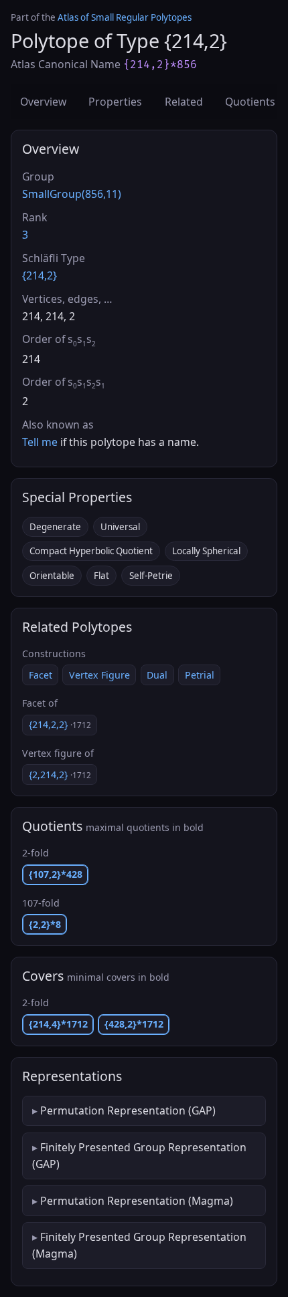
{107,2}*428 (55, 874)
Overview (43, 101)
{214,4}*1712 (58, 1024)
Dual (157, 675)
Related (184, 101)
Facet (40, 675)
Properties (115, 101)
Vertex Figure (99, 675)
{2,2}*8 (45, 924)
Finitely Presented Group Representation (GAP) (139, 1155)
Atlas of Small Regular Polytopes (125, 17)
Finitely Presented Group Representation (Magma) (139, 1244)
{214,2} (39, 275)
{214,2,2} (60, 724)
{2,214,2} (60, 774)
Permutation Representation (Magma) (136, 1200)
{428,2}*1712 (133, 1024)
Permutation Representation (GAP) (128, 1110)
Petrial (199, 675)
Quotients (250, 101)
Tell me (40, 442)
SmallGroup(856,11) (71, 194)
